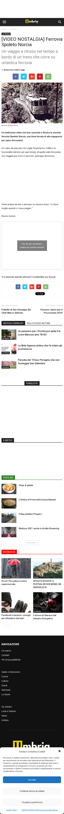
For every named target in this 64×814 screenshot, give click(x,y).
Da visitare (6, 577)
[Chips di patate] (8, 489)
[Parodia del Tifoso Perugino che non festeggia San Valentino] (8, 363)
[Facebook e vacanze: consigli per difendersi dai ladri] (16, 602)
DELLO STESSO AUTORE (38, 323)
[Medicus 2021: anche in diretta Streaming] (8, 532)
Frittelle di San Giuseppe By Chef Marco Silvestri (16, 311)
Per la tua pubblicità (10, 659)
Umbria (4, 720)
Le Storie (13, 29)
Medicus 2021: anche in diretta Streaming (39, 528)
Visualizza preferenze (32, 802)
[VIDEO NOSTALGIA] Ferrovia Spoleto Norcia (40, 810)
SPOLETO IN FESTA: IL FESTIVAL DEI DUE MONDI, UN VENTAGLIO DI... (47, 584)
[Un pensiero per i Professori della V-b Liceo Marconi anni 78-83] (8, 334)
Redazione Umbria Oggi (14, 70)
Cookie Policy (11, 810)
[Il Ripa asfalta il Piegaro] (8, 518)
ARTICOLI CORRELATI (13, 323)
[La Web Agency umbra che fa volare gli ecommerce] (8, 349)
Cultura (4, 680)
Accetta (32, 779)
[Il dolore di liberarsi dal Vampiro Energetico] (48, 602)
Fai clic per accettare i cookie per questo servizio (32, 245)
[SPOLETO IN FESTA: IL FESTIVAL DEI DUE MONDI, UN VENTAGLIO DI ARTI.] (48, 568)
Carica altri (31, 542)
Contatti (5, 655)
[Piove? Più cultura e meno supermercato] (16, 568)
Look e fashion (8, 711)
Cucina (4, 676)
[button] (59, 751)
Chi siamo (6, 650)
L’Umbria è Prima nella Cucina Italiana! (37, 499)
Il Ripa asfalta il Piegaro (30, 514)
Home (4, 29)
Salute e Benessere (10, 671)
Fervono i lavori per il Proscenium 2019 (51, 311)
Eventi (36, 577)
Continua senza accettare (32, 791)
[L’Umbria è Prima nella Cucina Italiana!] (8, 503)
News (4, 611)
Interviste (5, 689)
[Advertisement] (32, 8)
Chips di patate (26, 485)
